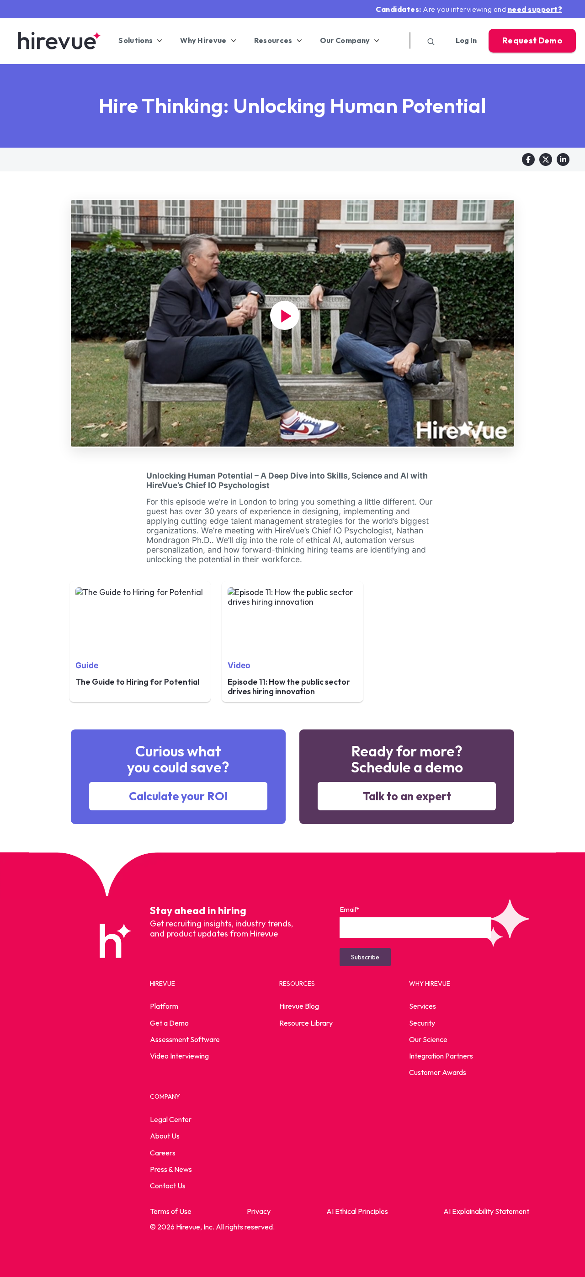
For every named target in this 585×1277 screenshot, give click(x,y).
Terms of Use (170, 1211)
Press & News (171, 1169)
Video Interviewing (179, 1055)
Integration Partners (441, 1055)
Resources (273, 40)
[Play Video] (284, 315)
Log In (466, 40)
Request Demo (532, 40)
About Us (165, 1135)
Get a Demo (169, 1022)
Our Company (345, 40)
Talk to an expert (407, 796)
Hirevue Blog (299, 1006)
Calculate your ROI (178, 796)
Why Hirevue (203, 40)
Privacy (259, 1211)
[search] (427, 40)
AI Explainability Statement (486, 1211)
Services (422, 1006)
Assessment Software (185, 1039)
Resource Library (306, 1022)
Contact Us (168, 1185)
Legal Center (170, 1119)
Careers (163, 1152)
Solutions (135, 40)
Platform (164, 1006)
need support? (535, 9)
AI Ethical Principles (357, 1211)
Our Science (428, 1039)
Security (422, 1022)
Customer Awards (437, 1072)
